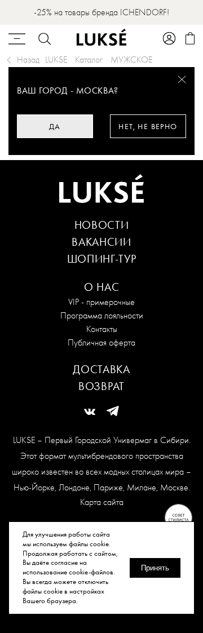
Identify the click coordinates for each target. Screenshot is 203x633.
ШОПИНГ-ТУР (101, 258)
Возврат (101, 386)
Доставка (101, 369)
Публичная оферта (101, 342)
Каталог (89, 59)
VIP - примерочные (101, 302)
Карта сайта (101, 502)
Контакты (101, 329)
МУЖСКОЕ (131, 59)
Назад (28, 59)
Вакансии (101, 241)
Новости (101, 225)
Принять (155, 568)
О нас (102, 287)
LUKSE (56, 59)
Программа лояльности (101, 315)
